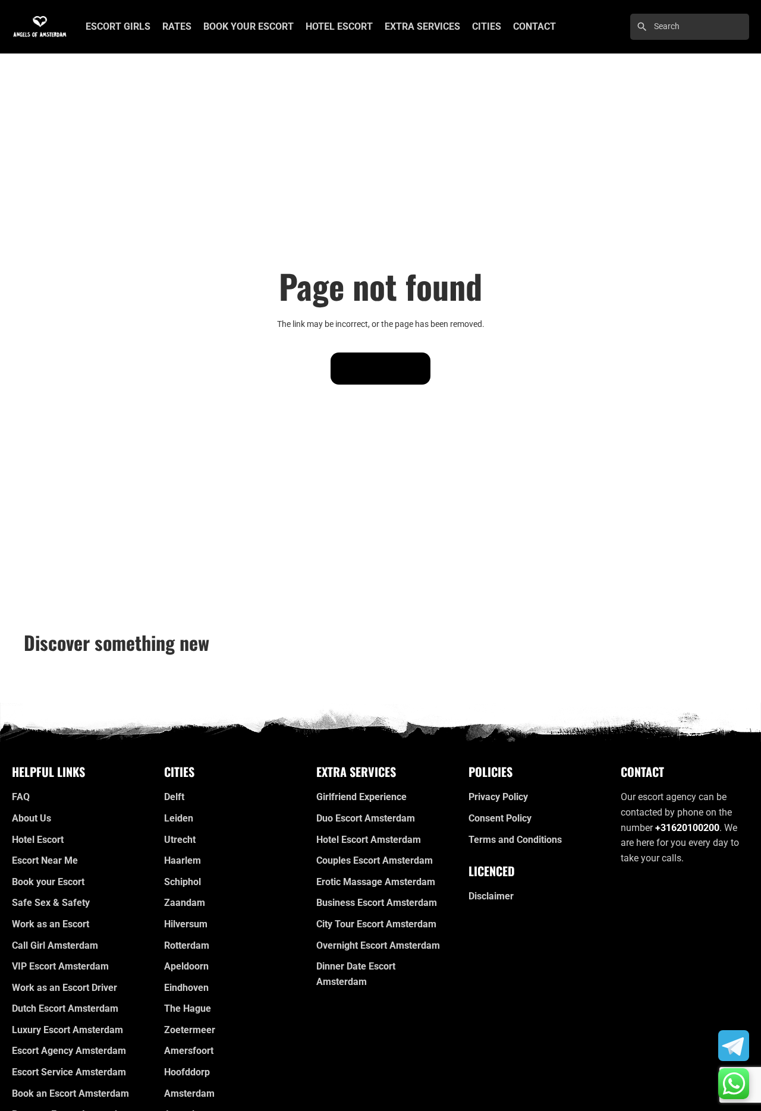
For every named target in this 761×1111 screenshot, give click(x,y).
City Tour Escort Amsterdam (376, 924)
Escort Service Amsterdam (69, 1072)
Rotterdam (186, 945)
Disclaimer (491, 896)
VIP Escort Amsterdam (60, 966)
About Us (31, 818)
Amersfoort (188, 1050)
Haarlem (182, 860)
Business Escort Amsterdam (376, 902)
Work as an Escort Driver (64, 987)
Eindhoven (186, 987)
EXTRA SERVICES (422, 26)
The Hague (187, 1008)
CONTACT (534, 26)
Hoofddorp (187, 1072)
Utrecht (180, 839)
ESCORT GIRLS (118, 26)
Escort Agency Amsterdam (69, 1050)
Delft (174, 796)
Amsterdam (189, 1093)
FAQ (21, 796)
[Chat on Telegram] (733, 1045)
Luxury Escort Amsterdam (67, 1030)
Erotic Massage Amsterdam (375, 881)
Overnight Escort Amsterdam (378, 945)
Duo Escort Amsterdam (365, 818)
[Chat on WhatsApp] (733, 1083)
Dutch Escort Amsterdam (65, 1008)
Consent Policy (500, 818)
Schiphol (182, 881)
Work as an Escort (50, 924)
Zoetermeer (189, 1030)
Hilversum (185, 924)
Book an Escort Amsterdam (70, 1093)
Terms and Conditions (515, 839)
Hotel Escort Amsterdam (368, 839)
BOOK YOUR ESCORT (248, 26)
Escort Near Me (45, 860)
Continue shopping (380, 368)
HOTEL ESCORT (339, 26)
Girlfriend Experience (361, 796)
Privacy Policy (498, 796)
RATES (176, 26)
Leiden (178, 818)
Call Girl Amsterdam (55, 945)
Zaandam (184, 902)
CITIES (486, 26)
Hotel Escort (38, 839)
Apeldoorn (186, 966)
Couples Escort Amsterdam (374, 860)
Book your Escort (48, 881)
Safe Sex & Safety (51, 902)
